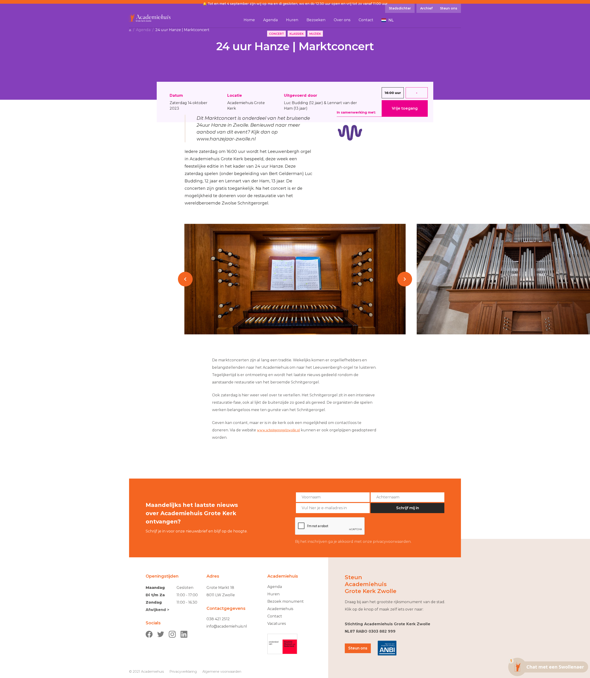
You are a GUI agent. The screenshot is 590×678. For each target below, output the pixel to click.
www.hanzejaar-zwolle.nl (226, 139)
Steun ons (357, 648)
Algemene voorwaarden (221, 671)
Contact (274, 616)
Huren (273, 594)
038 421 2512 (218, 619)
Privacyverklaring (183, 671)
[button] (388, 20)
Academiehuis (280, 609)
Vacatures (276, 623)
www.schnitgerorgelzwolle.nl (278, 430)
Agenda (143, 30)
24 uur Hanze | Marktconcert (182, 30)
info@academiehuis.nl (226, 626)
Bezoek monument (285, 601)
